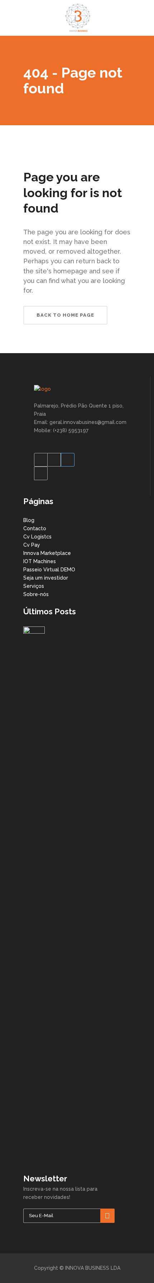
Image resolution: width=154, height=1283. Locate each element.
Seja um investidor (45, 578)
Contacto (34, 528)
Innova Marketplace (47, 553)
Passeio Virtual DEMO (49, 569)
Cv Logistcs (37, 537)
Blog (28, 520)
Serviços (33, 586)
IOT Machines (39, 561)
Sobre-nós (36, 594)
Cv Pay (31, 545)
